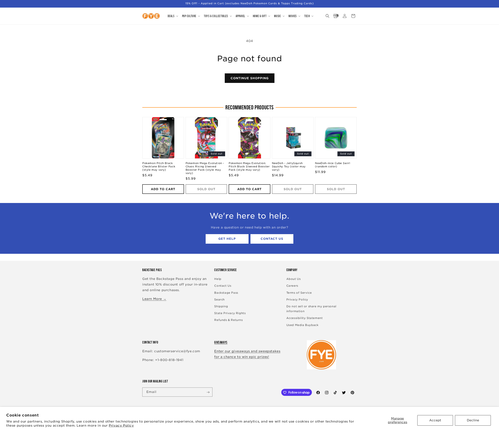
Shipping (221, 306)
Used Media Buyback (302, 325)
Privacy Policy (121, 425)
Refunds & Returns (228, 320)
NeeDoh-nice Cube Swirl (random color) (332, 165)
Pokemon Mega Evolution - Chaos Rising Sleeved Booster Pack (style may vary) (205, 168)
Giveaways (220, 342)
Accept (435, 420)
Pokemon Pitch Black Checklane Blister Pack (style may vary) (158, 166)
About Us (293, 279)
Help (217, 279)
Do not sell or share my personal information (311, 309)
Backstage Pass (226, 292)
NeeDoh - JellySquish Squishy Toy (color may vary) (289, 166)
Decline (473, 420)
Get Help (227, 239)
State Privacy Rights (230, 313)
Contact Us (272, 239)
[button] (172, 15)
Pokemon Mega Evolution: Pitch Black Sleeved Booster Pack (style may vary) (249, 166)
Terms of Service (299, 292)
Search (219, 299)
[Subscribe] (208, 392)
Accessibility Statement (304, 318)
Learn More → (154, 299)
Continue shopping (250, 78)
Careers (292, 285)
